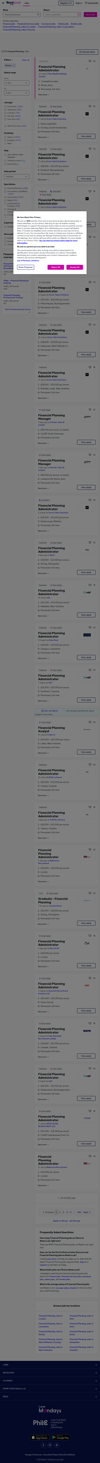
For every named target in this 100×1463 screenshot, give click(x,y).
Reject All (55, 267)
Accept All (74, 267)
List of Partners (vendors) (28, 261)
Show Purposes (26, 267)
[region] (50, 242)
